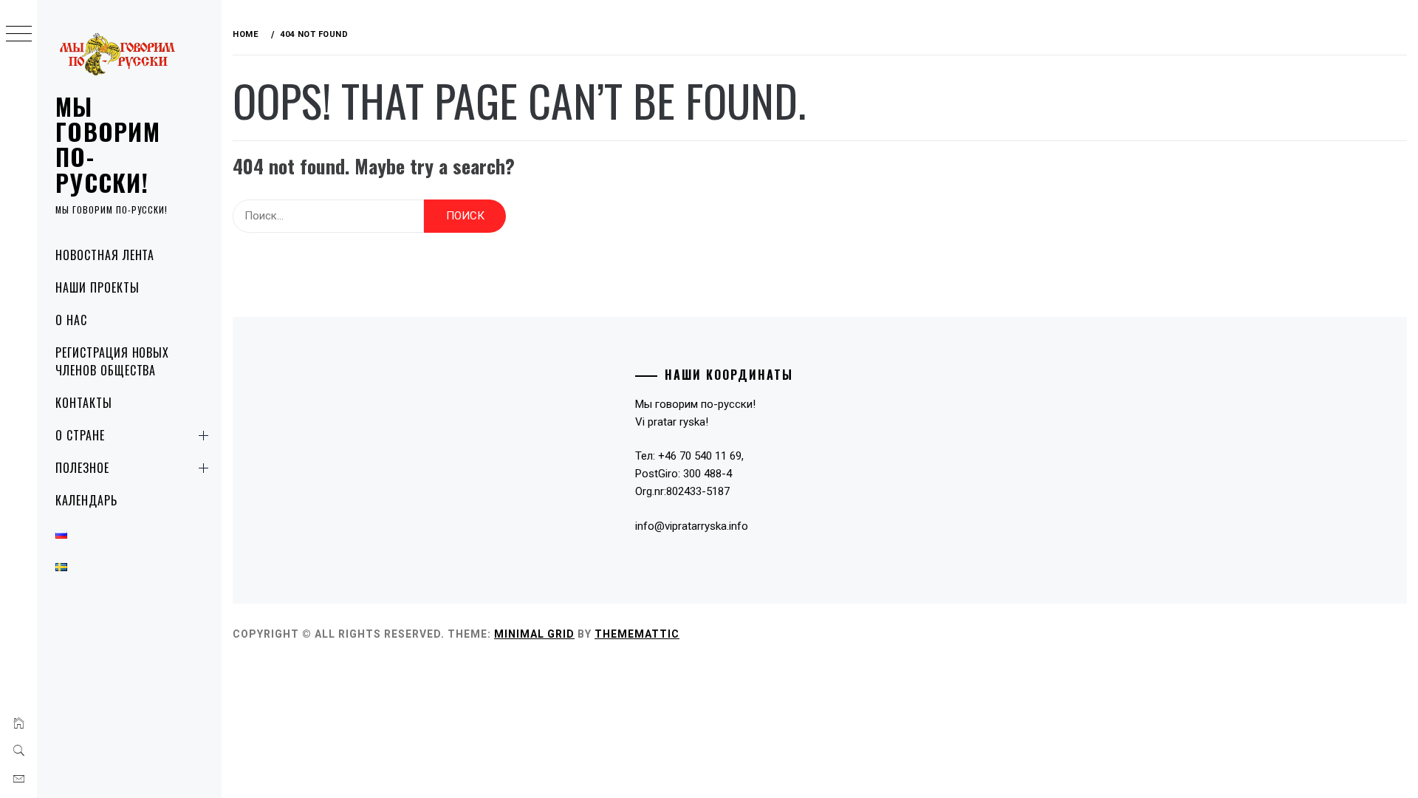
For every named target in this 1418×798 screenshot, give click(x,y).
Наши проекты (97, 287)
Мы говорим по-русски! (107, 144)
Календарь (86, 500)
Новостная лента (104, 255)
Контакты (83, 403)
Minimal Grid (534, 634)
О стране (80, 435)
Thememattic (637, 634)
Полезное (82, 468)
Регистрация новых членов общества (112, 361)
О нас (71, 320)
